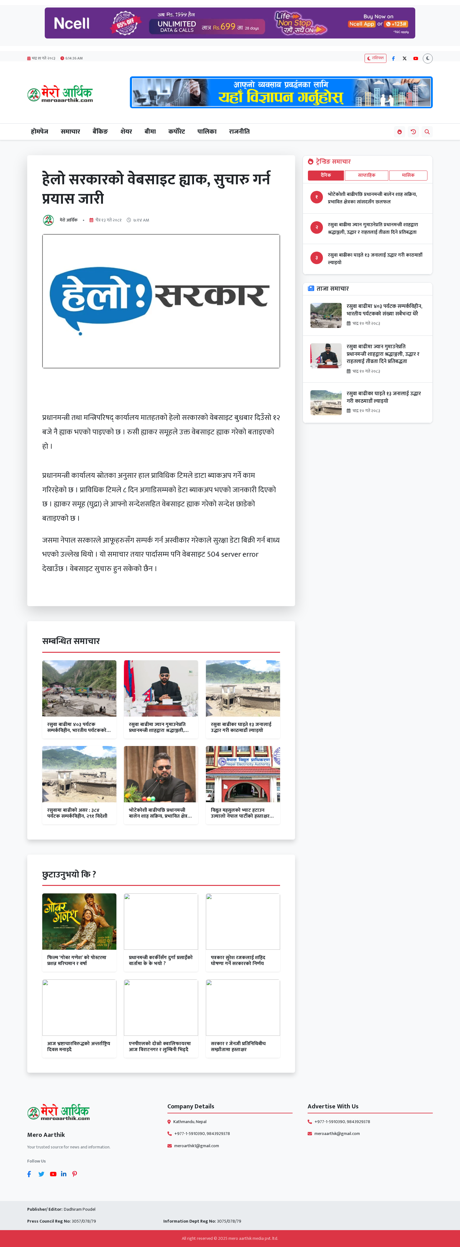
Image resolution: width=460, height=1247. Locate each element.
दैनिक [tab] (326, 175)
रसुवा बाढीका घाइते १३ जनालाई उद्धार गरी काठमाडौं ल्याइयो (375, 259)
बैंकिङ (100, 131)
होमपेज (39, 131)
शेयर (126, 131)
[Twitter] (42, 1174)
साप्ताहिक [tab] (367, 175)
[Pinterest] (76, 1174)
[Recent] (413, 131)
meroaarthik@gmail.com (337, 1133)
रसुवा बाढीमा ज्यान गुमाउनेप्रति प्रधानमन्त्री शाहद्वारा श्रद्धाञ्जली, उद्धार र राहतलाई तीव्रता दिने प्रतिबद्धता (373, 228)
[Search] (427, 131)
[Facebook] (31, 1174)
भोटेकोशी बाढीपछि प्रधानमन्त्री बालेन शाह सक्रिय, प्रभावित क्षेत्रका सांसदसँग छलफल (372, 198)
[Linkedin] (65, 1174)
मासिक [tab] (408, 175)
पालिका (207, 131)
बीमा (150, 131)
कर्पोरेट (176, 131)
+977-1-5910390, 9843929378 (202, 1133)
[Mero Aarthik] (89, 1113)
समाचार (70, 131)
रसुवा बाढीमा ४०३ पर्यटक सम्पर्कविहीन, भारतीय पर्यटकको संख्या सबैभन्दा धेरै (384, 310)
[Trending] (399, 131)
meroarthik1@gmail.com (196, 1145)
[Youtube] (54, 1174)
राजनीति (239, 131)
